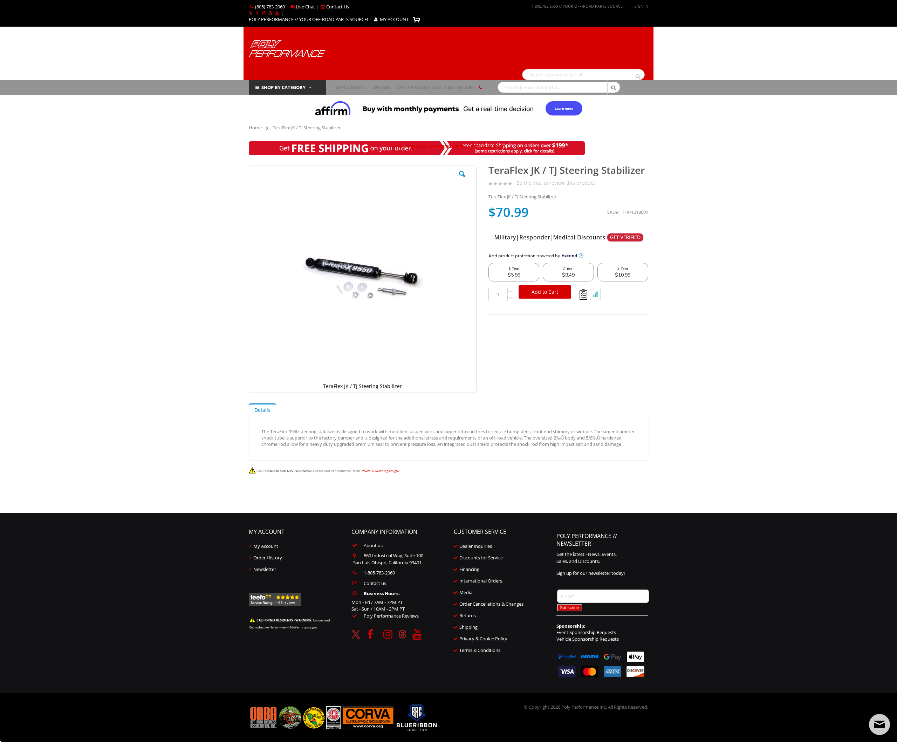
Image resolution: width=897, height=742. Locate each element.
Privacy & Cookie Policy (483, 638)
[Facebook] (257, 13)
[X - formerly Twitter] (251, 13)
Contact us (375, 583)
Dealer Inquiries (475, 546)
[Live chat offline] (879, 724)
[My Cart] (417, 19)
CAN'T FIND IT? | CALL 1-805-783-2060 (436, 87)
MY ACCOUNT (394, 19)
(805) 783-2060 (270, 7)
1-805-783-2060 (379, 573)
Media (465, 592)
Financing (469, 569)
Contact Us (337, 7)
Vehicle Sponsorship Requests (587, 639)
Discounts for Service (481, 557)
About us (373, 545)
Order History (267, 557)
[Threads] (270, 13)
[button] (462, 179)
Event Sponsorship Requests (586, 632)
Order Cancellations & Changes (491, 604)
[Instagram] (264, 13)
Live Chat (305, 7)
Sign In (641, 6)
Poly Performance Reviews (391, 616)
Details (262, 410)
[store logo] (287, 48)
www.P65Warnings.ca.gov (380, 471)
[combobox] (583, 74)
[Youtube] (276, 13)
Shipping (468, 627)
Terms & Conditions (479, 650)
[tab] (262, 409)
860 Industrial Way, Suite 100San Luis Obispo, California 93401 (388, 559)
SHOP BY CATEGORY (283, 87)
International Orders (480, 581)
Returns (467, 615)
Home (255, 127)
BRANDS (381, 87)
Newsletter (264, 569)
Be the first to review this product (555, 182)
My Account (265, 546)
